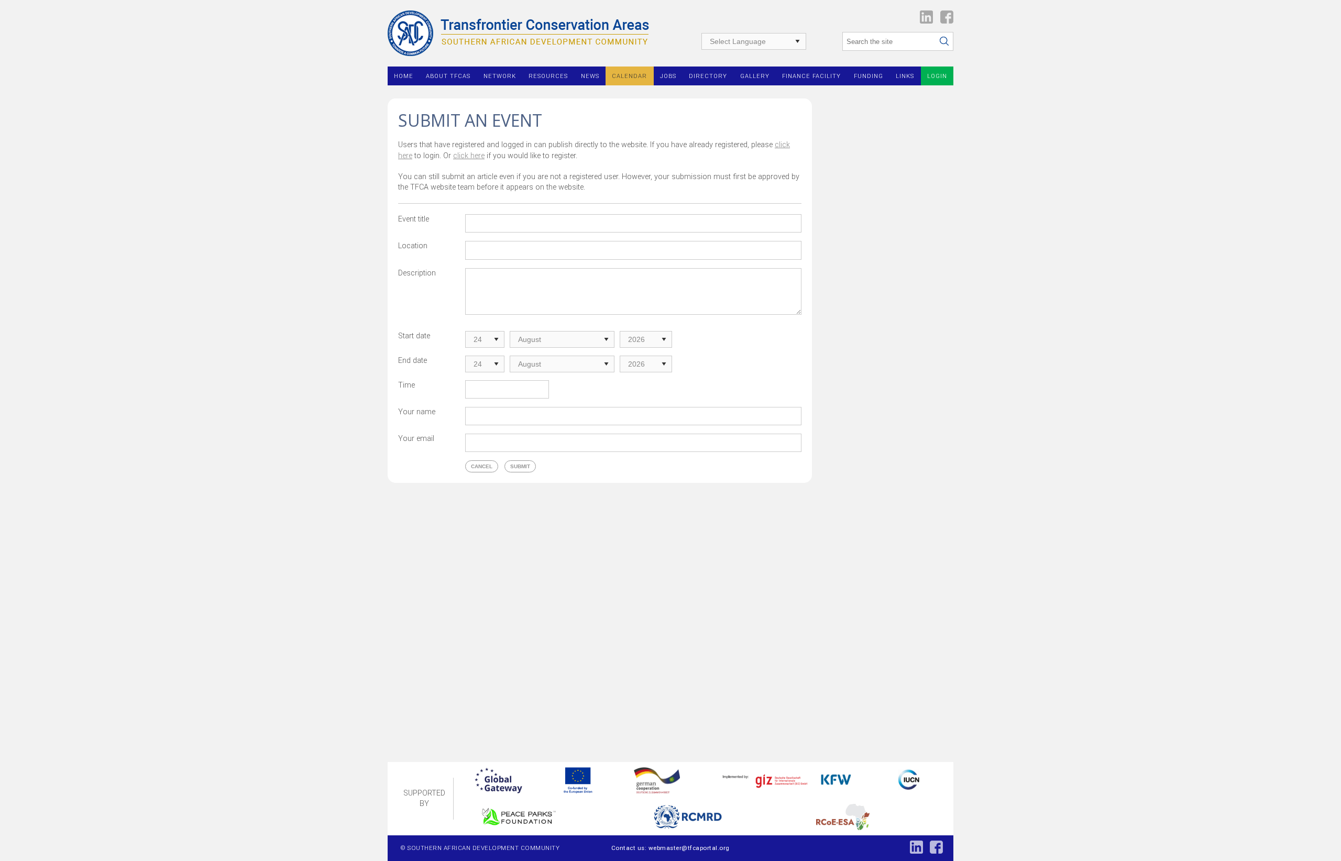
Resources (548, 76)
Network (499, 76)
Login (937, 76)
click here (469, 155)
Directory (708, 76)
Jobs (668, 76)
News (590, 76)
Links (905, 76)
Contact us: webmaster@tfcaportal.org (670, 848)
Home (403, 76)
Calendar (629, 76)
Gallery (755, 76)
